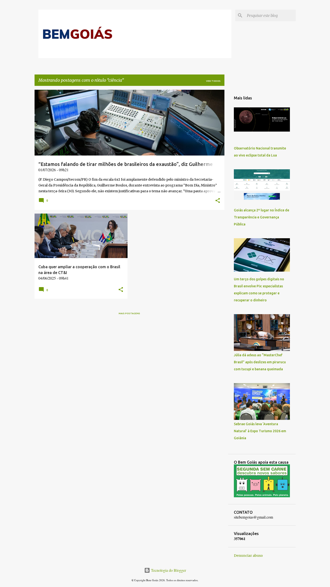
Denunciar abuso (248, 555)
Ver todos (213, 81)
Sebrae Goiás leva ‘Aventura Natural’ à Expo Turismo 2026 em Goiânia (260, 431)
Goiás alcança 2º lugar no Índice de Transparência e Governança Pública (261, 217)
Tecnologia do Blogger (168, 570)
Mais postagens (129, 313)
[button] (218, 201)
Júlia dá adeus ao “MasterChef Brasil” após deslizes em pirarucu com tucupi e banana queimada (260, 362)
